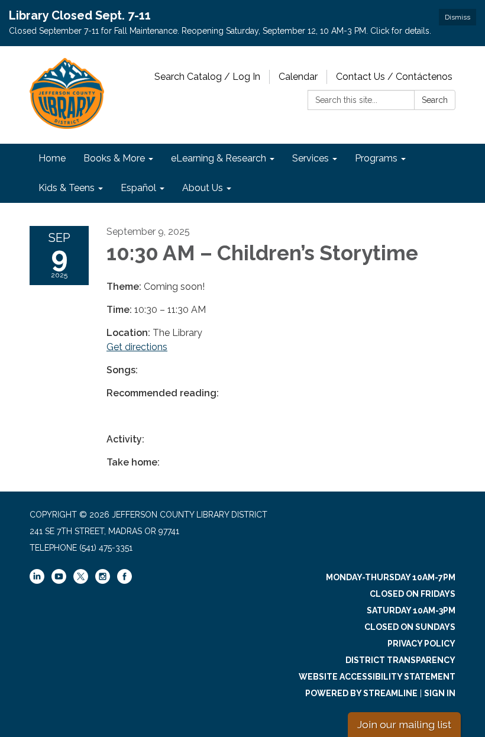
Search (435, 100)
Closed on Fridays (412, 594)
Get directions (136, 347)
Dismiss (457, 17)
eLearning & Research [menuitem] (218, 158)
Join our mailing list (404, 724)
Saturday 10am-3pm (411, 610)
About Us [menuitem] (202, 187)
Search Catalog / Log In (207, 76)
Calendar (298, 76)
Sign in (439, 693)
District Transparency (400, 660)
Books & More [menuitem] (114, 158)
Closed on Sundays (409, 627)
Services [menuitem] (310, 158)
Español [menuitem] (138, 187)
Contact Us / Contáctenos (394, 76)
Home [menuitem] (52, 158)
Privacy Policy (421, 643)
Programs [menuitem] (376, 158)
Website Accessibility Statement (377, 676)
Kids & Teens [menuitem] (66, 187)
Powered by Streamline (361, 693)
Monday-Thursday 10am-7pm (390, 577)
